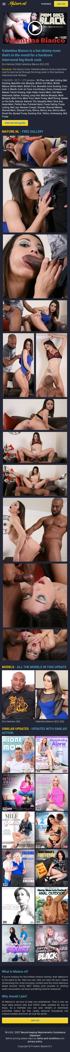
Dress (49, 89)
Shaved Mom (9, 110)
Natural (19, 101)
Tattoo (45, 113)
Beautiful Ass (18, 83)
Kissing (25, 95)
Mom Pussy (41, 98)
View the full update (15, 123)
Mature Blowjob (49, 95)
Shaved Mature (54, 107)
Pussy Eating (50, 104)
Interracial (7, 95)
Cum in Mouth (9, 89)
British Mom (16, 86)
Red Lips (14, 107)
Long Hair (35, 95)
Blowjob (30, 83)
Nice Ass (58, 101)
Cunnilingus (39, 89)
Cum (64, 86)
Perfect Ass (20, 104)
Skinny (35, 110)
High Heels (32, 92)
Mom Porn (28, 98)
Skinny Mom (59, 110)
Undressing (56, 113)
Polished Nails (35, 104)
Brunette (41, 86)
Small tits (7, 113)
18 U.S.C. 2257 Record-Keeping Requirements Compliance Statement (35, 1034)
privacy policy (35, 1041)
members (46, 4)
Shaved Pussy (24, 110)
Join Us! (61, 4)
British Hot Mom (43, 83)
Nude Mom (8, 104)
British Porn (30, 86)
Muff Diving (54, 98)
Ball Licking (56, 80)
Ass (47, 80)
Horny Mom (45, 92)
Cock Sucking (54, 86)
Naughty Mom (44, 101)
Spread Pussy (20, 113)
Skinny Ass (46, 110)
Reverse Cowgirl (28, 107)
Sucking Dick (34, 113)
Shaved (41, 107)
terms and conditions (48, 1038)
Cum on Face (25, 89)
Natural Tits (30, 101)
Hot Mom (57, 92)
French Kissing (17, 92)
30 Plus (41, 80)
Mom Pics (16, 98)
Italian (16, 95)
